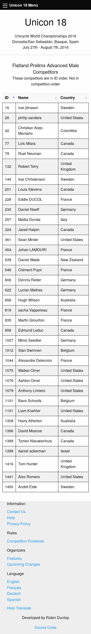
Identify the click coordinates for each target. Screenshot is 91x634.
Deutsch (14, 593)
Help (11, 517)
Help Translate (19, 608)
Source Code (45, 627)
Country (67, 97)
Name (23, 97)
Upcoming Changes (23, 564)
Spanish (14, 599)
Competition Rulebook (25, 541)
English (13, 581)
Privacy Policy (19, 523)
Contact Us (16, 511)
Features (14, 558)
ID (7, 97)
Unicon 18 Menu (23, 5)
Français (14, 587)
